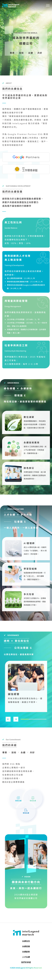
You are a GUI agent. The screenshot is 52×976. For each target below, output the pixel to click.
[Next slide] (15, 719)
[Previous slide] (8, 719)
